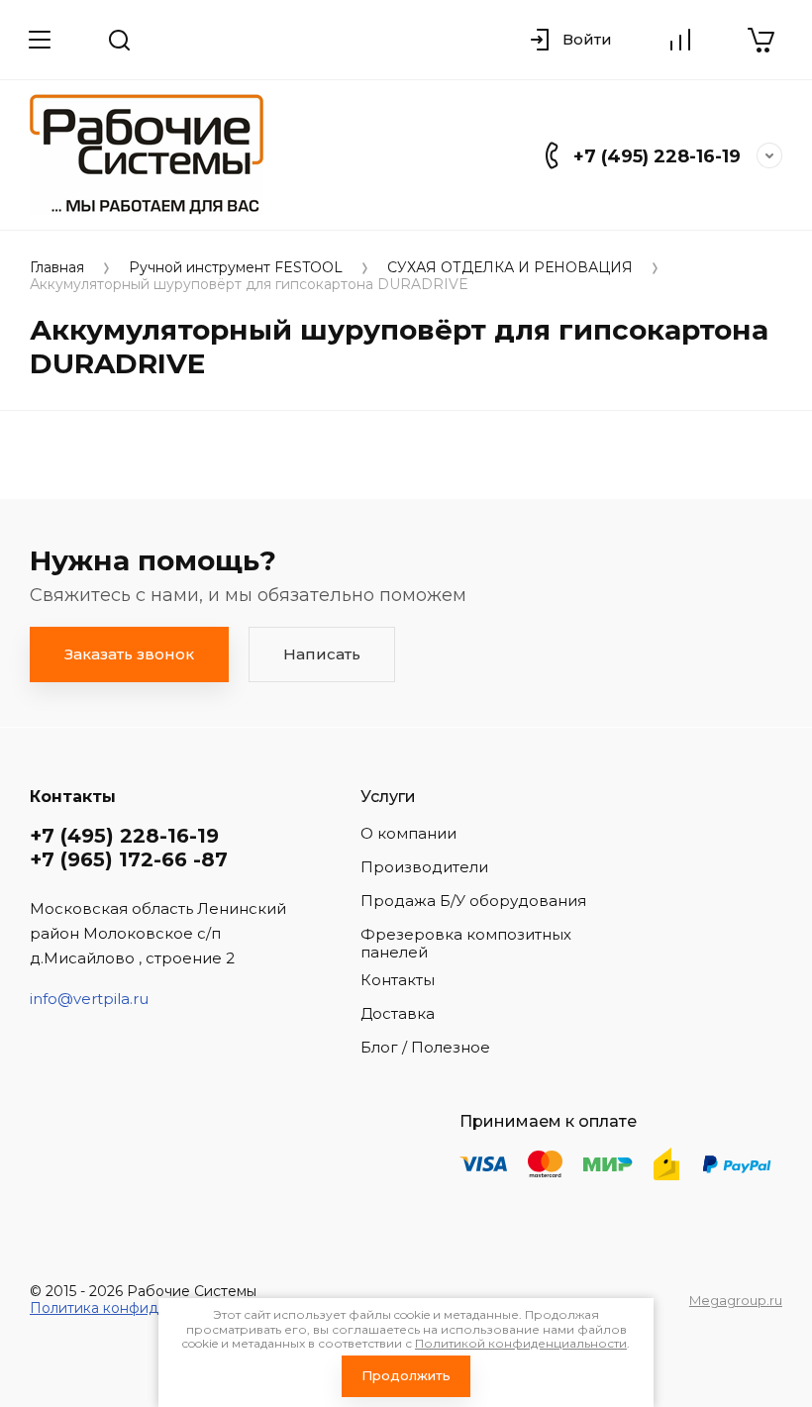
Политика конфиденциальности (144, 1308)
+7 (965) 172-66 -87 (129, 859)
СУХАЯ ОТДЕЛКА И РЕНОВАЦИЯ (510, 267)
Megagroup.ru (735, 1300)
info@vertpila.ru (89, 998)
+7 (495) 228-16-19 (657, 156)
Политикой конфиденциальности (521, 1343)
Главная (57, 267)
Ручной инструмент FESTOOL (236, 267)
